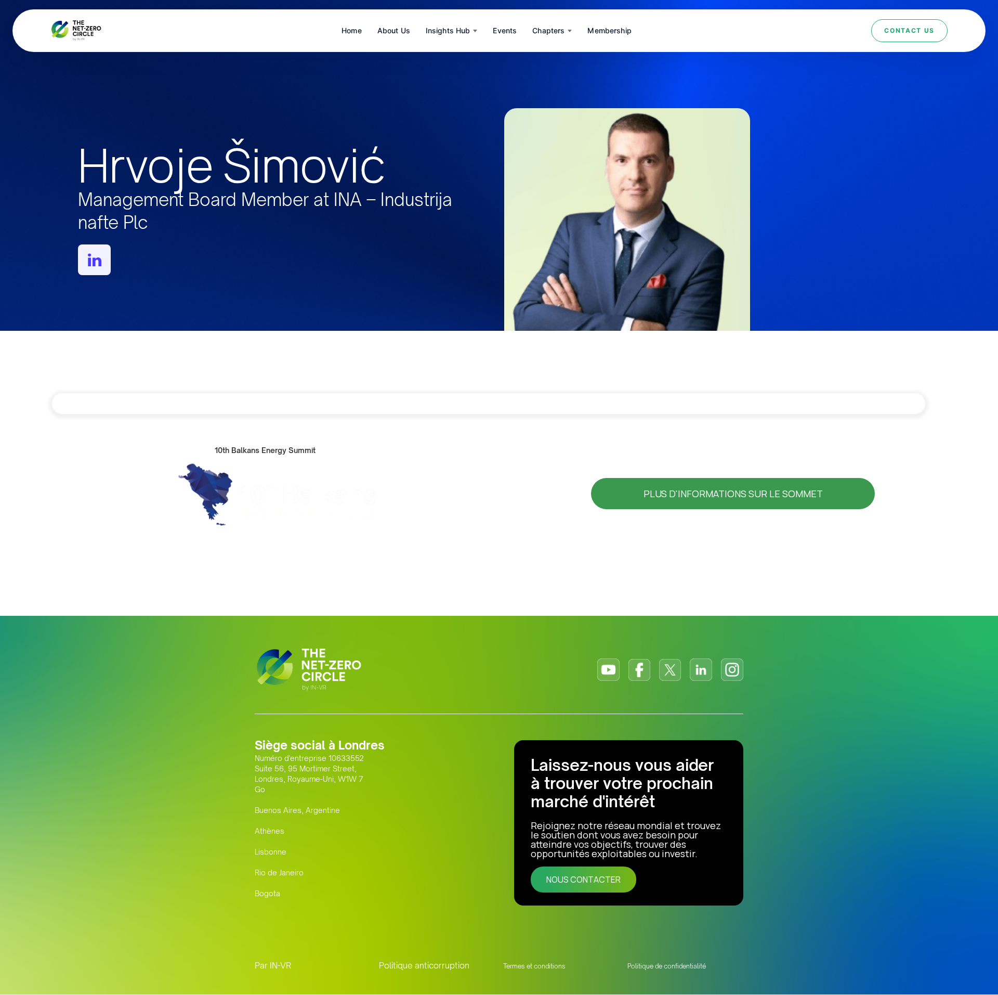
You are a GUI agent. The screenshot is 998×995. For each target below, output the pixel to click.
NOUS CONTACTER (583, 879)
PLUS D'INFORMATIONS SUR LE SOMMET (733, 493)
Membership (609, 30)
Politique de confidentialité (666, 966)
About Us (393, 30)
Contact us (909, 30)
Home (352, 30)
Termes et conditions (534, 966)
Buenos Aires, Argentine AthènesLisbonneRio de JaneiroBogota (297, 852)
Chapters (548, 30)
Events (505, 30)
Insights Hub (448, 30)
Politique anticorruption (424, 965)
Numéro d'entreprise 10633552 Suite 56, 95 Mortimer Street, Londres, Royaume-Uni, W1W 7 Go (309, 774)
